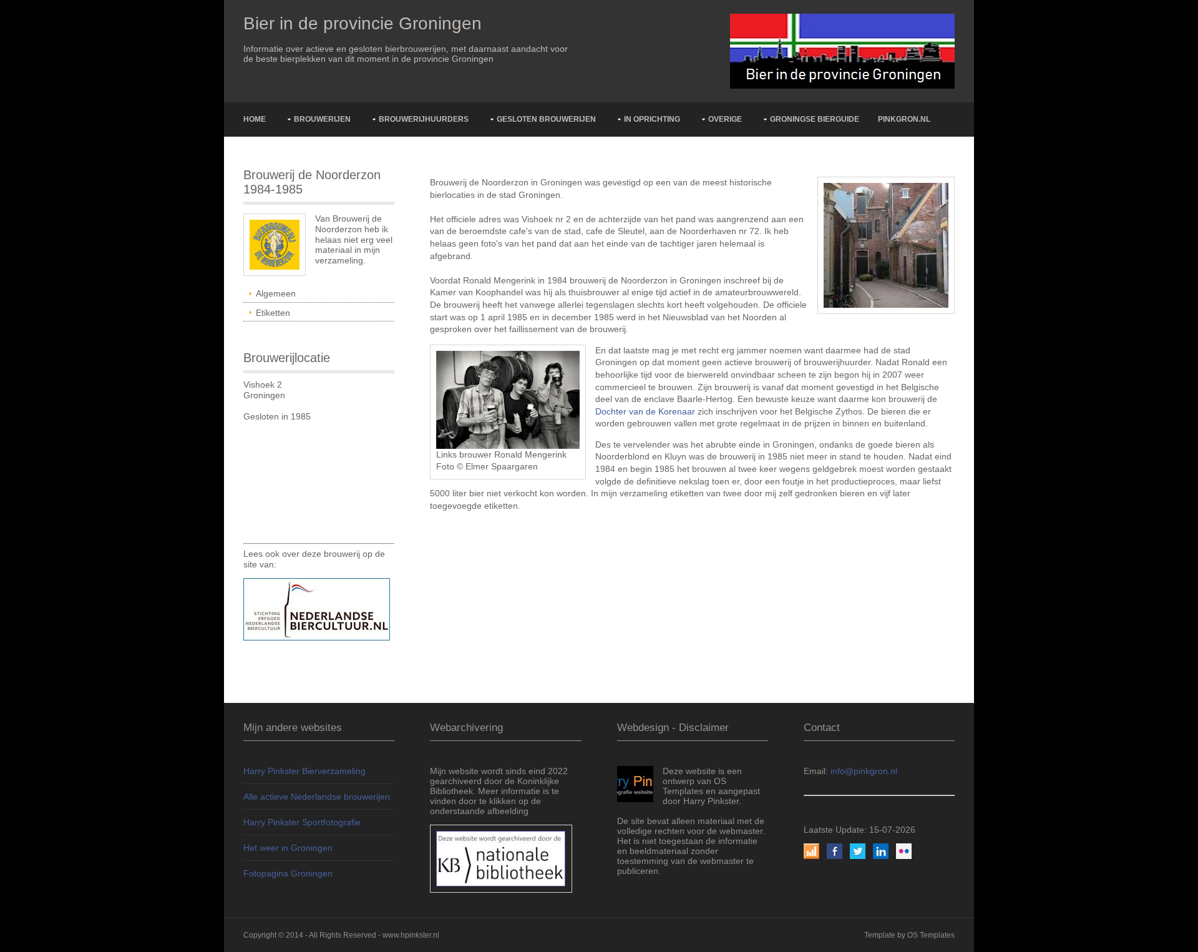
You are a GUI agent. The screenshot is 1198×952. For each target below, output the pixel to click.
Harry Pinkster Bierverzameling (304, 771)
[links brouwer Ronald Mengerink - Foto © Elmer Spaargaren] (508, 399)
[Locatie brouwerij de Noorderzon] (886, 245)
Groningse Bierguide (814, 119)
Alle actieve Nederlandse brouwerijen (316, 797)
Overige (725, 119)
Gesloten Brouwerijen (546, 119)
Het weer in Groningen (288, 848)
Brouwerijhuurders (424, 119)
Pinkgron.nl (904, 119)
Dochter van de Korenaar (645, 411)
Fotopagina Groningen (288, 873)
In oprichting (652, 119)
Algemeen (276, 293)
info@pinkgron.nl (863, 771)
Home (254, 119)
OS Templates (931, 935)
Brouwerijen (322, 119)
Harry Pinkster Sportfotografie (302, 822)
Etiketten (273, 313)
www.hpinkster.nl (410, 935)
